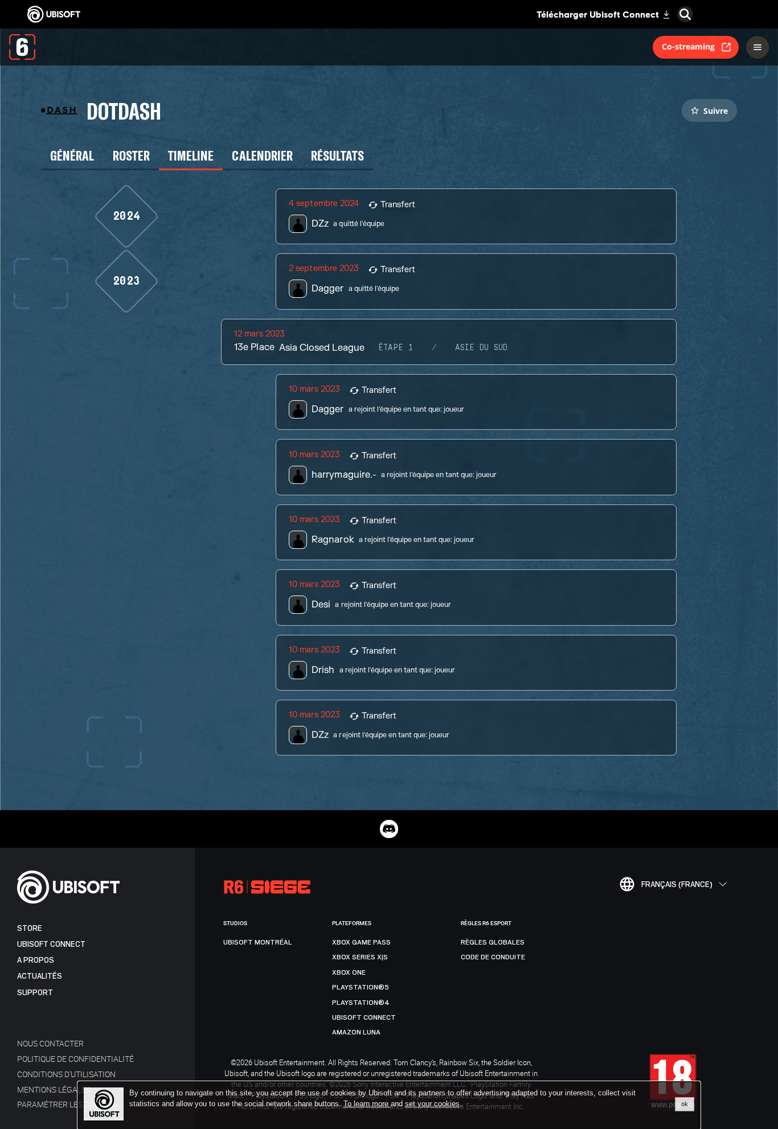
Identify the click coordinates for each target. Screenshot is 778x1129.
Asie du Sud (481, 347)
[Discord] (389, 829)
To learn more (367, 1103)
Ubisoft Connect (51, 944)
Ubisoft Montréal (257, 942)
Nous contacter (50, 1043)
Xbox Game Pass (361, 942)
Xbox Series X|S (360, 957)
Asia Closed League (322, 348)
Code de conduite (493, 957)
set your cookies (432, 1104)
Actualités (39, 976)
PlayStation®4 (361, 1003)
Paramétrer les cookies (66, 1104)
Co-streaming (688, 46)
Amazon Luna (356, 1032)
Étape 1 (395, 347)
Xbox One (349, 972)
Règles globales (493, 942)
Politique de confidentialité (75, 1058)
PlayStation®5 (360, 987)
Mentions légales (54, 1089)
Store (29, 928)
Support (35, 992)
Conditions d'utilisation (66, 1074)
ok (684, 1104)
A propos (35, 960)
